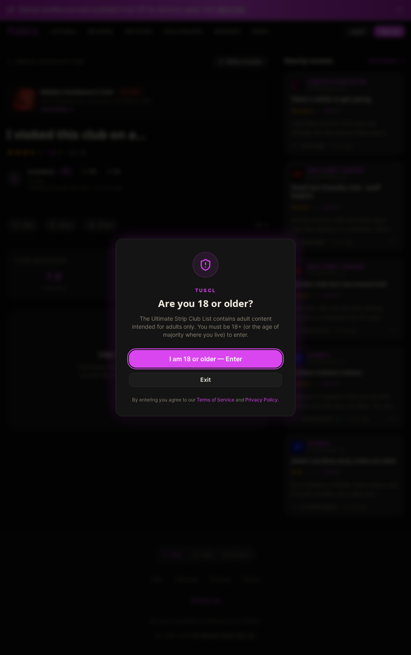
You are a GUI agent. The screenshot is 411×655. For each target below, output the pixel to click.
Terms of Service (215, 400)
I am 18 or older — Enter (205, 359)
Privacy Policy (261, 400)
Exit (205, 379)
